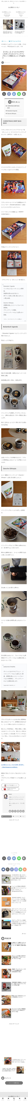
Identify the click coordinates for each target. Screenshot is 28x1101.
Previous (1, 27)
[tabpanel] (8, 26)
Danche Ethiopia (11, 113)
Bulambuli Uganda (12, 110)
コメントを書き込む (14, 1083)
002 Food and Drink (7, 816)
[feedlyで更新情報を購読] (20, 811)
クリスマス (16, 816)
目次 (13, 102)
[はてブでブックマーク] (14, 94)
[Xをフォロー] (12, 811)
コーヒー (23, 816)
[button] (24, 94)
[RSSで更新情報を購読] (23, 811)
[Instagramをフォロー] (18, 811)
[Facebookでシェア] (9, 94)
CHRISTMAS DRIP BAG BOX (13, 107)
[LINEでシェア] (19, 94)
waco (10, 794)
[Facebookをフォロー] (15, 811)
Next (27, 27)
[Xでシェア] (4, 94)
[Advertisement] (14, 835)
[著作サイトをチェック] (10, 811)
